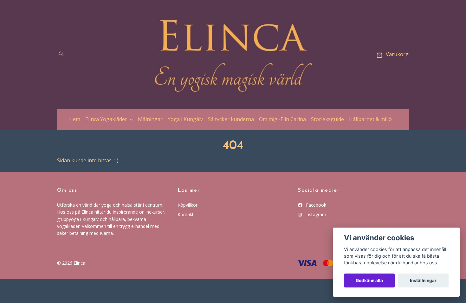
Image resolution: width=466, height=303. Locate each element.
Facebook (315, 205)
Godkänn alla (369, 280)
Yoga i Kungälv (185, 119)
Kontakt (186, 214)
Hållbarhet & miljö (370, 119)
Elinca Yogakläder (106, 119)
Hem (74, 119)
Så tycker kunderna (231, 119)
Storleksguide (327, 119)
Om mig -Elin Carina (282, 119)
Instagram (315, 214)
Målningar (150, 119)
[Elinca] (233, 54)
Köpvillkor (187, 205)
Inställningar (423, 280)
